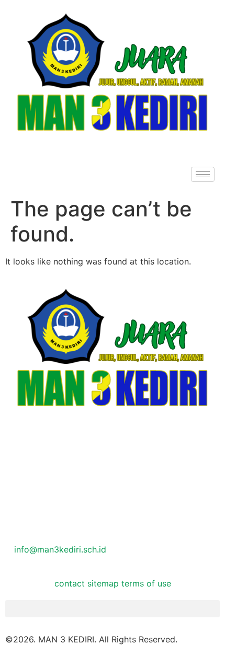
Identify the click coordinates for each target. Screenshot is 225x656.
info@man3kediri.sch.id (59, 549)
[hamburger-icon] (203, 174)
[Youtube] (112, 515)
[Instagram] (112, 491)
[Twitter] (112, 468)
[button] (112, 608)
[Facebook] (112, 444)
